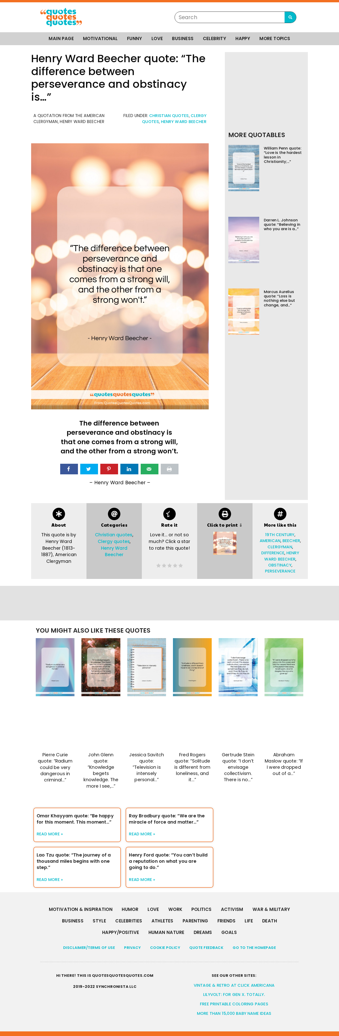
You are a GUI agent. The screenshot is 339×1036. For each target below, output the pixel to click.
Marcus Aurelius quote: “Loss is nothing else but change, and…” (279, 298)
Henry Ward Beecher (183, 121)
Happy (242, 38)
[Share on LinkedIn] (129, 469)
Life (249, 921)
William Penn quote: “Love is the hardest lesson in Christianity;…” (283, 155)
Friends (226, 921)
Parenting (195, 921)
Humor (130, 909)
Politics (201, 909)
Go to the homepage (254, 947)
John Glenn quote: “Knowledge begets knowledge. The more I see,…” (101, 770)
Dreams (203, 932)
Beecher (291, 540)
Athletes (162, 921)
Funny (134, 38)
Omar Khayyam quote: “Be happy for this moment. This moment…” (75, 819)
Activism (232, 909)
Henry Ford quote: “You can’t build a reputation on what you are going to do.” (168, 861)
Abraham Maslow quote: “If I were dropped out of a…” (284, 764)
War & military (271, 909)
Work (175, 909)
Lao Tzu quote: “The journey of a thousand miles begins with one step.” (74, 861)
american (270, 540)
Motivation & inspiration (81, 909)
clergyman (280, 547)
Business (182, 38)
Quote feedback (206, 947)
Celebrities (128, 921)
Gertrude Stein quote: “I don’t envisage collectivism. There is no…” (238, 767)
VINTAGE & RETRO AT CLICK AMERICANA (234, 985)
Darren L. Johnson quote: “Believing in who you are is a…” (282, 224)
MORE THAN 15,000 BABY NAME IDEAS (234, 1013)
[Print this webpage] (169, 469)
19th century (279, 534)
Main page (61, 38)
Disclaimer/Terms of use (89, 947)
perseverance (280, 571)
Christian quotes (169, 115)
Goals (229, 932)
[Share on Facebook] (69, 469)
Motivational (100, 38)
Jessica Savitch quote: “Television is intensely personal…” (146, 767)
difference (272, 553)
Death (269, 921)
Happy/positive (120, 932)
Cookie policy (165, 947)
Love (157, 38)
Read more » (50, 834)
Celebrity (214, 38)
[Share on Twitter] (89, 469)
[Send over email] (149, 469)
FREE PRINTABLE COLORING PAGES (234, 1004)
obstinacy (279, 565)
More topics (274, 38)
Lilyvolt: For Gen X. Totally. (234, 994)
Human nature (166, 932)
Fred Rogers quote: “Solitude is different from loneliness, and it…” (192, 767)
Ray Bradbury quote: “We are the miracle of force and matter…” (167, 819)
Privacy (132, 947)
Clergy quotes (114, 541)
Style (99, 921)
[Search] (290, 17)
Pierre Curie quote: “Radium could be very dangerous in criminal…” (55, 767)
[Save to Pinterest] (109, 469)
